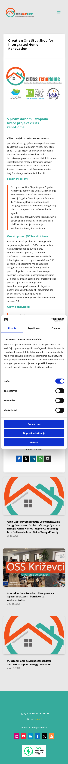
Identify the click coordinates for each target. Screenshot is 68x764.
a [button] (59, 13)
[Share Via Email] (47, 459)
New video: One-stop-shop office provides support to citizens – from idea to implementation (30, 596)
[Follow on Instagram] (16, 736)
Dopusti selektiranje (34, 433)
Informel (38, 719)
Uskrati (34, 442)
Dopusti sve (34, 424)
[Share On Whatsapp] (40, 459)
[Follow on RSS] (51, 736)
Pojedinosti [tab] (34, 328)
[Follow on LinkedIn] (30, 736)
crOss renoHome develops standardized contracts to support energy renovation (28, 662)
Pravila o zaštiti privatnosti (34, 727)
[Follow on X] (44, 736)
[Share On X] (26, 459)
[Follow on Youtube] (23, 736)
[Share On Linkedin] (33, 459)
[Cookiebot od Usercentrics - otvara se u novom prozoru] (50, 320)
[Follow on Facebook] (37, 736)
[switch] (59, 390)
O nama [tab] (56, 328)
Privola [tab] (12, 328)
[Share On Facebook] (19, 459)
